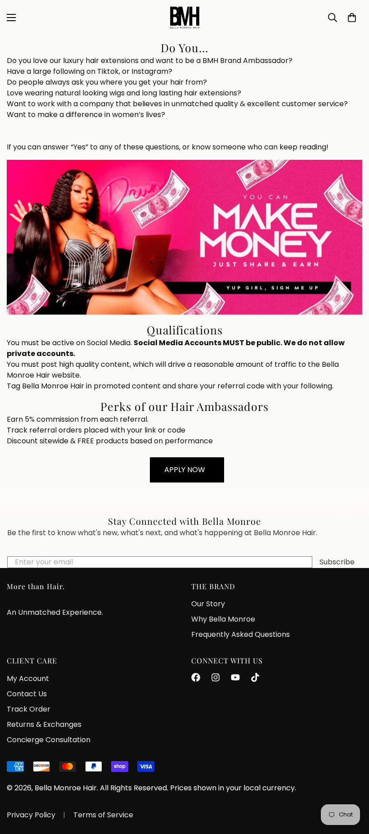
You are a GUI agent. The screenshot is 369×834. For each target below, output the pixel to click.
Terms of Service (103, 815)
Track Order (28, 709)
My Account (28, 678)
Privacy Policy (31, 815)
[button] (352, 17)
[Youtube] (235, 677)
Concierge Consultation (48, 740)
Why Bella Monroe (223, 619)
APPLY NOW (184, 469)
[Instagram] (215, 677)
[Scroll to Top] (351, 785)
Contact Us (27, 694)
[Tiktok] (255, 677)
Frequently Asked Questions (240, 634)
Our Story (208, 604)
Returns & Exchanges (44, 724)
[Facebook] (195, 677)
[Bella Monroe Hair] (185, 17)
